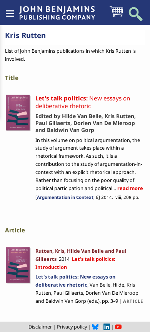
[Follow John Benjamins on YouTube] (118, 326)
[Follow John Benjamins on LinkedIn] (106, 326)
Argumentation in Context (65, 197)
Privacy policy (72, 326)
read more (129, 188)
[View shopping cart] (116, 16)
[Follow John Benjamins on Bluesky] (95, 326)
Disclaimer (40, 326)
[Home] (57, 8)
